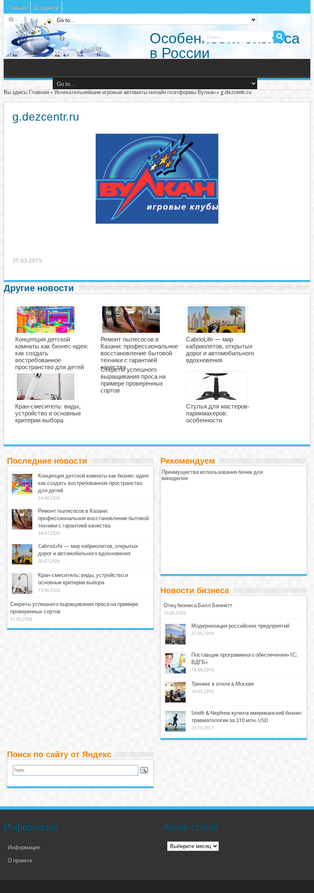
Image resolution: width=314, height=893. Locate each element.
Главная (17, 7)
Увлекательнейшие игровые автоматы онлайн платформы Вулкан (134, 92)
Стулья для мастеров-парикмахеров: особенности (217, 413)
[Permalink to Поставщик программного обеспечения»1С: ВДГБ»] (175, 663)
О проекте (46, 7)
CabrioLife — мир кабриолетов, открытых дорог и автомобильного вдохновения (220, 349)
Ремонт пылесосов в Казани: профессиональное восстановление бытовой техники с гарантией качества (139, 353)
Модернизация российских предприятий (240, 626)
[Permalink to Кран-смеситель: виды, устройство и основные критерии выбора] (22, 583)
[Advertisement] (139, 250)
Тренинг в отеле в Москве (222, 684)
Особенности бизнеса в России (225, 45)
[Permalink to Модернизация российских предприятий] (175, 634)
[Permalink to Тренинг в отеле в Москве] (175, 692)
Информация (24, 847)
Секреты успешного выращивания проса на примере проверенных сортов (133, 380)
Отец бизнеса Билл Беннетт (198, 605)
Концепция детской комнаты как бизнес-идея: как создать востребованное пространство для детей (93, 483)
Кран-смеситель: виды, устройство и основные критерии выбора (48, 413)
